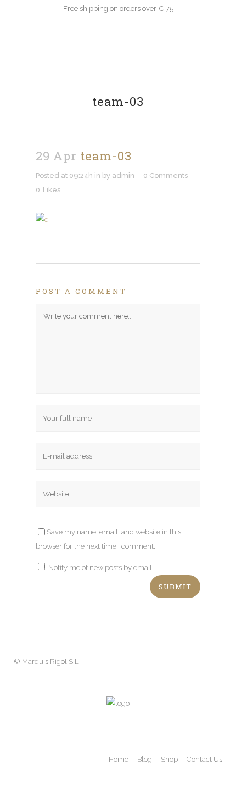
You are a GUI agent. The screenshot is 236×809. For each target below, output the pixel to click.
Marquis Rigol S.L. (51, 661)
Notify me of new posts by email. (101, 567)
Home (118, 759)
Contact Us (204, 759)
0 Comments (165, 175)
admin (123, 175)
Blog (144, 759)
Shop (169, 759)
